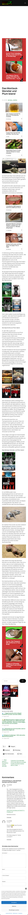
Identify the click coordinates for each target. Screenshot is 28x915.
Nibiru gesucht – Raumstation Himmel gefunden (5, 763)
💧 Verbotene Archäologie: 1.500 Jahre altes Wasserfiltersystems (13, 736)
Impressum (20, 913)
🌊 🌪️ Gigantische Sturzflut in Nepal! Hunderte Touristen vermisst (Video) (11, 714)
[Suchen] (22, 681)
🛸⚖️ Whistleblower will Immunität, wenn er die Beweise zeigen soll (13, 729)
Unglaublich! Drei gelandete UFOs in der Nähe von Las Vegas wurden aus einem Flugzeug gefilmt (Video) (18, 763)
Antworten (9, 817)
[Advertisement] (14, 21)
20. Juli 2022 (9, 784)
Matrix (15, 100)
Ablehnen (14, 906)
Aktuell (10, 100)
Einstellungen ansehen (14, 910)
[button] (26, 888)
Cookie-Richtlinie (9, 913)
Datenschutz (15, 913)
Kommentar (5, 853)
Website (3, 881)
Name (3, 869)
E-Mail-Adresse (5, 875)
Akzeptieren (14, 902)
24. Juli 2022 (9, 820)
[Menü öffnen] (25, 3)
